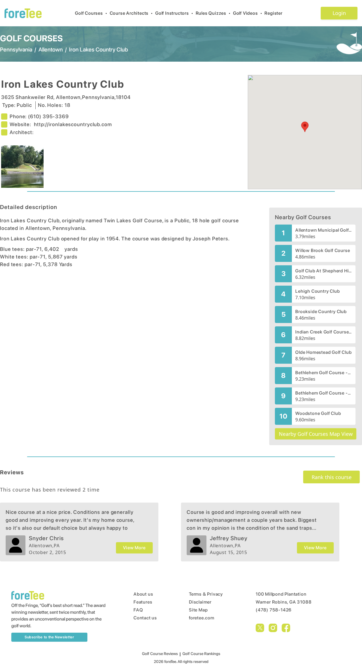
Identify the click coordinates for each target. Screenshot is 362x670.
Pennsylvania (16, 49)
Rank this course (332, 477)
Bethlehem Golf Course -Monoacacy (323, 372)
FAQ (138, 610)
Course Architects (131, 13)
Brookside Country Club (321, 311)
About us (143, 594)
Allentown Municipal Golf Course (323, 230)
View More (134, 547)
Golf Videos (247, 13)
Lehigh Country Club (317, 291)
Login (339, 13)
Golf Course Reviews (160, 653)
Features (142, 602)
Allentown (50, 49)
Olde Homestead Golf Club (323, 352)
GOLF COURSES (31, 38)
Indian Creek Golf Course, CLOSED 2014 (323, 332)
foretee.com (201, 618)
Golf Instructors (174, 13)
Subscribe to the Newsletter (49, 637)
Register (273, 13)
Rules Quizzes (213, 13)
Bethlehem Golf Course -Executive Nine (323, 393)
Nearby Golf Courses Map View (316, 433)
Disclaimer (200, 602)
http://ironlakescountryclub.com (73, 124)
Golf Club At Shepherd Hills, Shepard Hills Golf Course (323, 270)
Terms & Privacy (206, 594)
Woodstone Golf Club (318, 413)
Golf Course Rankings (201, 653)
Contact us (145, 618)
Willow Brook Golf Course (322, 250)
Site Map (198, 610)
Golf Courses (91, 13)
